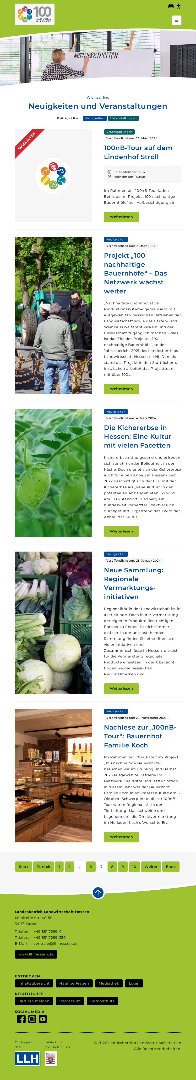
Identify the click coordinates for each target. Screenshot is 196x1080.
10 (134, 867)
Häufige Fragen (74, 983)
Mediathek (109, 983)
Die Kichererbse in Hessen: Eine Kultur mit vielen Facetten (138, 436)
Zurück (43, 867)
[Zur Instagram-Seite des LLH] (32, 1020)
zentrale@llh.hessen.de (56, 943)
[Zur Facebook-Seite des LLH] (21, 1020)
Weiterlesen (121, 217)
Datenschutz (102, 1001)
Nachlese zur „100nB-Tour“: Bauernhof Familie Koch (140, 736)
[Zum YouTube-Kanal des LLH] (43, 1020)
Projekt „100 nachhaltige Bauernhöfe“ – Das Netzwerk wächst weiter (135, 273)
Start (23, 867)
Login (134, 983)
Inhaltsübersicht (34, 983)
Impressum (70, 1001)
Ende (171, 867)
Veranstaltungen (123, 118)
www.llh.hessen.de (36, 954)
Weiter (151, 867)
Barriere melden (34, 1001)
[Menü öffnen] (176, 20)
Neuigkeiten (94, 118)
